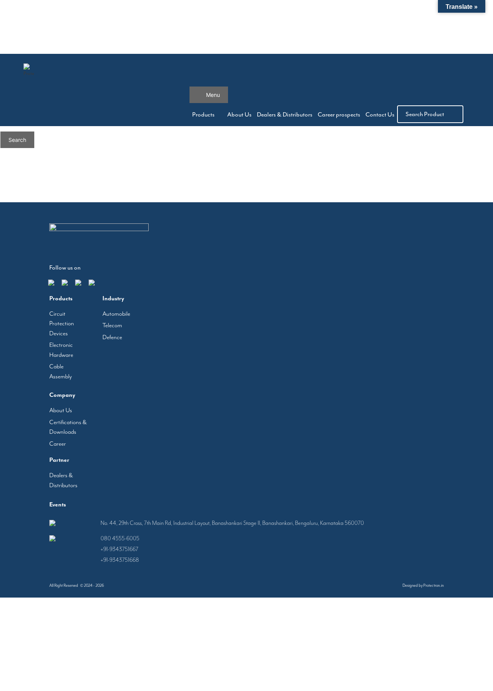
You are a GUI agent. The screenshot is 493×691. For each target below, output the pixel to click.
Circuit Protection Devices (61, 323)
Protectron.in (433, 585)
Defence (112, 337)
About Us (215, 114)
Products (178, 114)
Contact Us (376, 114)
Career (57, 444)
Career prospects (328, 114)
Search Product (425, 114)
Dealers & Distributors (267, 114)
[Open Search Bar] (312, 75)
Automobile (116, 314)
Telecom (112, 325)
